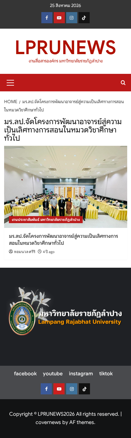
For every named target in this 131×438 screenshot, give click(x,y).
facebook (25, 374)
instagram (81, 374)
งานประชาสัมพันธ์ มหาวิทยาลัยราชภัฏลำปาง (46, 219)
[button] (10, 82)
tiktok (106, 374)
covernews (48, 422)
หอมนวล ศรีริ (24, 252)
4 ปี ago (49, 252)
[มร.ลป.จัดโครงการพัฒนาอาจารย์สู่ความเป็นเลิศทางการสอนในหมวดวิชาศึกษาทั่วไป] (65, 187)
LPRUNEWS (65, 48)
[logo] (65, 314)
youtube (53, 374)
